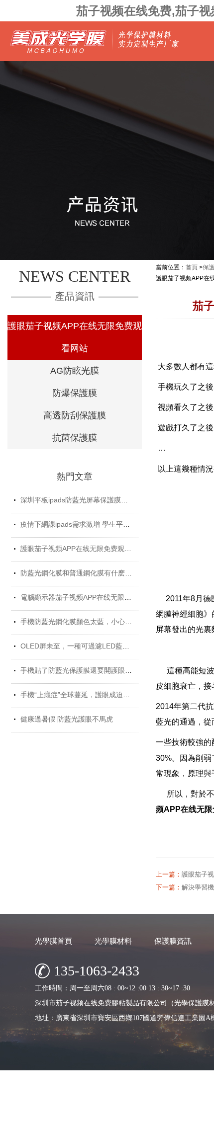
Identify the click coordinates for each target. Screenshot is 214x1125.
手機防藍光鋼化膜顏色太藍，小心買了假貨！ (90, 622)
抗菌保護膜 (74, 438)
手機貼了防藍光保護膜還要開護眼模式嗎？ (86, 670)
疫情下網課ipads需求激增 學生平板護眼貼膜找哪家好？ (106, 524)
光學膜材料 (113, 941)
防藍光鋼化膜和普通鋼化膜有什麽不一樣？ (86, 573)
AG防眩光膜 (74, 371)
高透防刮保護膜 (74, 415)
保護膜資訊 (173, 941)
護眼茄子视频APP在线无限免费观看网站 (74, 337)
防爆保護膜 (74, 393)
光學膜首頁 (53, 941)
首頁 (192, 267)
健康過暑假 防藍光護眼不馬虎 (66, 719)
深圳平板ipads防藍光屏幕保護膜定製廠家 (84, 500)
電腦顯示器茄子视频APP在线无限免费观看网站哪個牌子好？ (114, 597)
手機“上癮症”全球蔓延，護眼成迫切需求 (82, 695)
